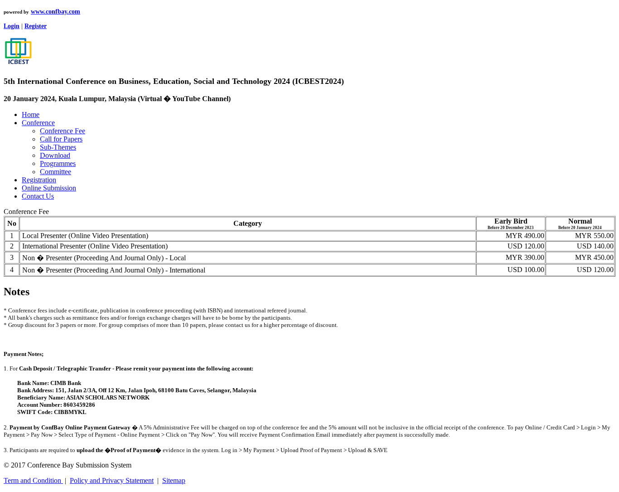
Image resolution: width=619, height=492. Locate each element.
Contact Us (38, 196)
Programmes (58, 163)
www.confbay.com (55, 11)
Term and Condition (33, 480)
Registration (39, 180)
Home (30, 114)
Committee (55, 171)
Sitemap (173, 480)
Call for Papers (61, 139)
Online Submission (49, 188)
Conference (38, 123)
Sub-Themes (58, 147)
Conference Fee (62, 131)
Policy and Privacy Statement (112, 480)
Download (55, 155)
